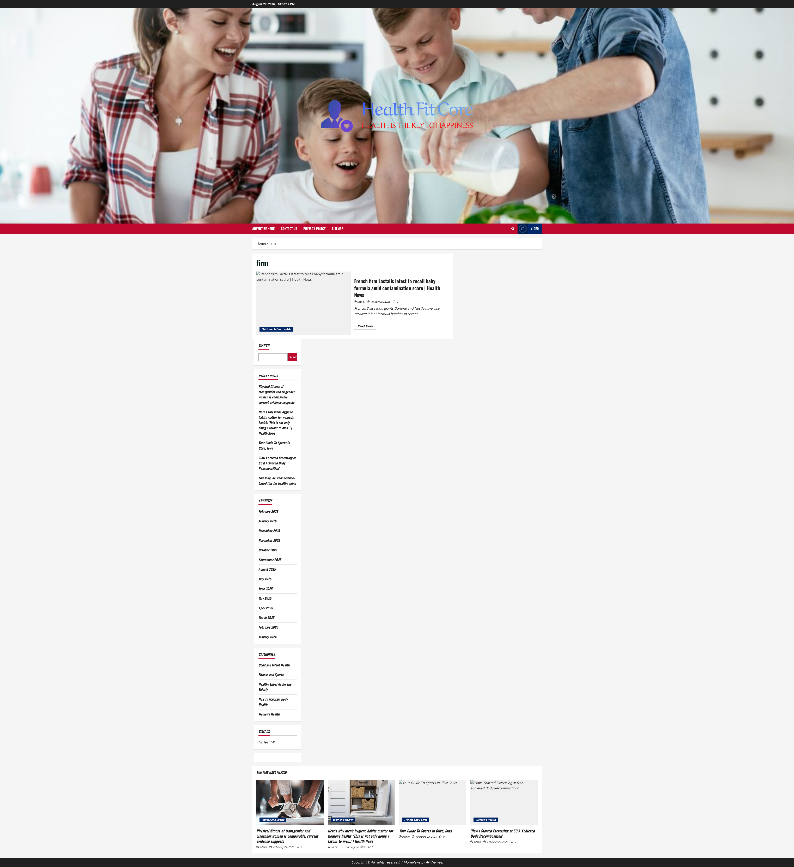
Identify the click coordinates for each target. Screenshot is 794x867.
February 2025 (268, 627)
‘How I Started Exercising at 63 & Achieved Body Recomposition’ (277, 463)
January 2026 (267, 520)
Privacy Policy (314, 228)
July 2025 (264, 578)
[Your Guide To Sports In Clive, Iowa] (432, 802)
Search (263, 345)
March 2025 (266, 617)
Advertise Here (263, 228)
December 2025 (269, 530)
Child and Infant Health (276, 329)
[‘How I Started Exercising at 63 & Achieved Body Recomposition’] (504, 802)
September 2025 (269, 559)
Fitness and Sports (270, 674)
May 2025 (264, 598)
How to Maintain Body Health (273, 702)
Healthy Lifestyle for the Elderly (274, 687)
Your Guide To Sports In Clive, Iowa (425, 830)
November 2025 (269, 540)
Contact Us (289, 228)
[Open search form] (512, 229)
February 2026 (268, 511)
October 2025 (267, 549)
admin (361, 301)
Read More (367, 327)
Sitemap (337, 228)
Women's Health (269, 714)
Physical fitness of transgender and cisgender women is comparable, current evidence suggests (276, 394)
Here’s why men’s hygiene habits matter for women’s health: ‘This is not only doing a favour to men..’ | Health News (276, 422)
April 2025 (265, 607)
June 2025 (265, 588)
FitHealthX (266, 742)
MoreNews (412, 862)
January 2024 (267, 636)
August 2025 (267, 569)
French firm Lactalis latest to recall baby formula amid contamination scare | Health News (303, 303)
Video (535, 228)
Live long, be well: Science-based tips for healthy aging (277, 480)
